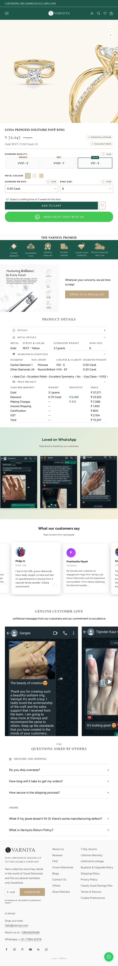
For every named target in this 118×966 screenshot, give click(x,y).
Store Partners (61, 891)
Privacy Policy (89, 879)
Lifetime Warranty (91, 855)
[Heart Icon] (105, 13)
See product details (102, 144)
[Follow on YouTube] (30, 949)
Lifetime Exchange (92, 861)
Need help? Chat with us (64, 216)
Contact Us (59, 879)
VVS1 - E (23, 163)
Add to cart (51, 205)
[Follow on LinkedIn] (38, 949)
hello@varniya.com (16, 925)
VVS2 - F (58, 163)
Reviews (57, 855)
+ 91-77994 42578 (30, 939)
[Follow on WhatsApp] (46, 949)
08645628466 (30, 932)
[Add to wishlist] (102, 205)
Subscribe (32, 892)
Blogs (55, 873)
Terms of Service (91, 891)
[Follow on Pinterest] (22, 949)
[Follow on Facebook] (6, 949)
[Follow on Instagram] (14, 949)
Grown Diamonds (62, 867)
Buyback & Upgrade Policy (97, 867)
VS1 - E (95, 163)
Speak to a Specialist (87, 294)
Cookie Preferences (93, 898)
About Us (58, 849)
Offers (56, 885)
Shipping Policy (90, 873)
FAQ (55, 861)
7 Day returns (89, 849)
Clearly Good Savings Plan (96, 885)
